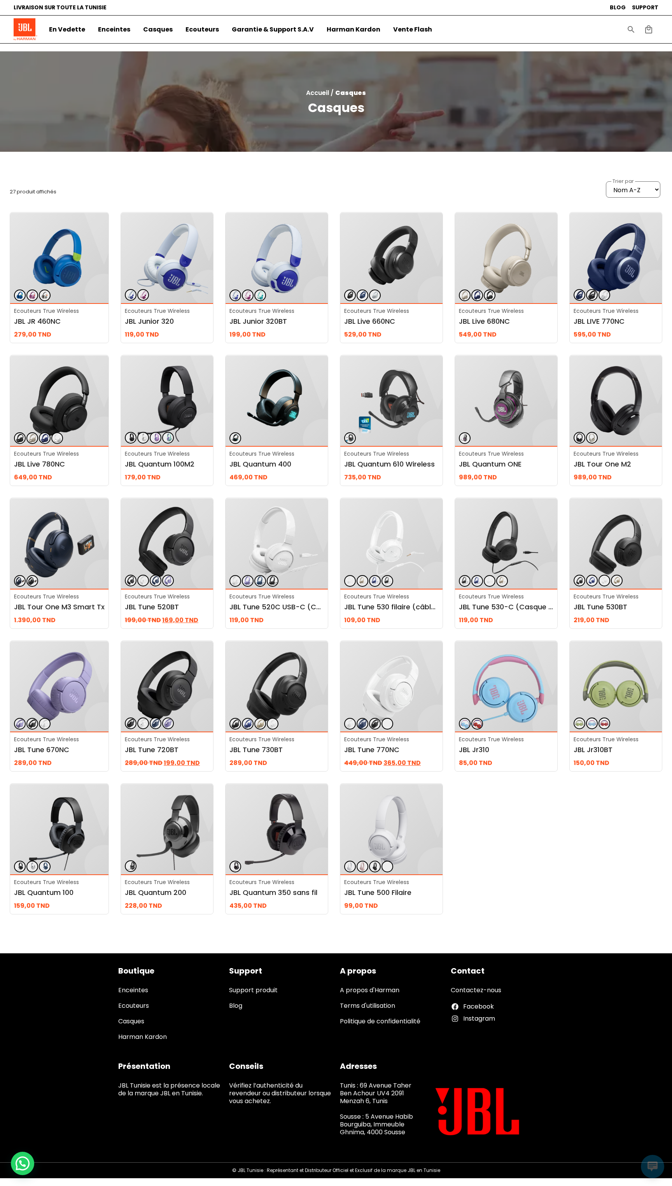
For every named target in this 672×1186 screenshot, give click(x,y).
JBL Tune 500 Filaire (377, 892)
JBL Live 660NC (369, 321)
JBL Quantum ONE (490, 464)
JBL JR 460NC (37, 321)
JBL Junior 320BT (258, 321)
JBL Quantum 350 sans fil (273, 892)
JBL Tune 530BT (600, 607)
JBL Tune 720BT (151, 749)
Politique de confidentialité (380, 1021)
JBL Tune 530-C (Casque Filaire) (515, 607)
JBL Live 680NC (484, 321)
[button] (631, 29)
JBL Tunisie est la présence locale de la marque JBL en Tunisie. (169, 1089)
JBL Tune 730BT (256, 749)
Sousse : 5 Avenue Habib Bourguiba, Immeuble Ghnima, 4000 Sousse (376, 1124)
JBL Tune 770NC (371, 749)
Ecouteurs (202, 29)
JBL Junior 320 (149, 321)
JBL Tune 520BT (152, 607)
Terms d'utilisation (367, 1005)
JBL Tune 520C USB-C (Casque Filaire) (296, 607)
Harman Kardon (353, 29)
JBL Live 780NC (39, 464)
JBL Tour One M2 (602, 464)
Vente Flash (412, 29)
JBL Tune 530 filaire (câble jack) (399, 607)
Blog (235, 1005)
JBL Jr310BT (593, 749)
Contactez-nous (476, 990)
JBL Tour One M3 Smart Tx (59, 607)
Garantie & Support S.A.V (273, 29)
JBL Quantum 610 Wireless (389, 464)
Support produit (253, 990)
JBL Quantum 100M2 (159, 464)
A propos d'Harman (369, 990)
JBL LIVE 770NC (599, 321)
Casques (158, 29)
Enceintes (114, 29)
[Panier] (649, 29)
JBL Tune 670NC (41, 749)
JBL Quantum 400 (260, 464)
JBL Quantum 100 (44, 892)
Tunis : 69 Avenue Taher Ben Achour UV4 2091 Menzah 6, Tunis (375, 1093)
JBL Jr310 (474, 749)
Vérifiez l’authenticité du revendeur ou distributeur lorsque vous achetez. (280, 1093)
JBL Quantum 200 (155, 892)
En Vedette (67, 29)
